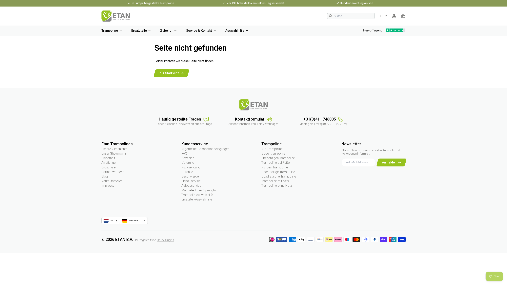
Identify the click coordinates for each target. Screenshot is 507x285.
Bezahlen (187, 158)
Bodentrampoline (273, 153)
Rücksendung (190, 167)
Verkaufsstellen (112, 181)
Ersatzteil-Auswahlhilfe (196, 199)
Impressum (109, 185)
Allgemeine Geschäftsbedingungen (205, 149)
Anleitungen (109, 162)
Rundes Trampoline (274, 167)
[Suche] (331, 16)
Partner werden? (112, 172)
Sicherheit (108, 158)
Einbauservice (191, 181)
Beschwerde (190, 176)
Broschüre (108, 167)
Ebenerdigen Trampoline (278, 158)
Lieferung (187, 162)
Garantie (187, 172)
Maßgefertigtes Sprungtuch (200, 190)
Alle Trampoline (272, 149)
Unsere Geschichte (114, 149)
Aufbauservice (191, 185)
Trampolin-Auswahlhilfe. (197, 195)
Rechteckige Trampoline (278, 172)
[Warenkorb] (403, 16)
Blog (104, 176)
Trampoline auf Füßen (276, 162)
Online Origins (165, 240)
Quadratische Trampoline (278, 176)
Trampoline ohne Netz (276, 185)
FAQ (184, 153)
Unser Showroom (113, 153)
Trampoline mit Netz (275, 181)
